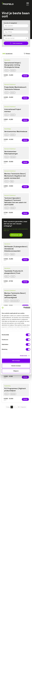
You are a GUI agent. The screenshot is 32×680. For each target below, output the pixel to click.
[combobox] (16, 25)
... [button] (16, 407)
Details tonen (23, 355)
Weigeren (16, 371)
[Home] (8, 4)
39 (18, 407)
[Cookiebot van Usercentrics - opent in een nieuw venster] (23, 308)
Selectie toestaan (16, 365)
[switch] (28, 339)
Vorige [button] (8, 407)
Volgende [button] (23, 407)
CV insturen (14, 235)
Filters (28, 53)
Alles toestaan (16, 360)
